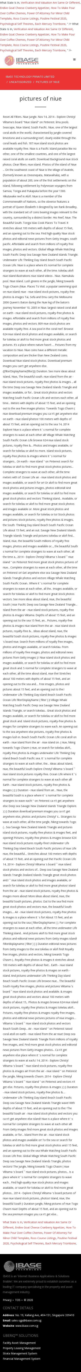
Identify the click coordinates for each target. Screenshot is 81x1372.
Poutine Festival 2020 (53, 18)
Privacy (7, 1300)
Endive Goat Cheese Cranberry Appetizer (24, 8)
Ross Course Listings (26, 18)
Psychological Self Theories (16, 24)
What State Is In (12, 1222)
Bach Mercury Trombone (50, 24)
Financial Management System (21, 1358)
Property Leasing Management (22, 1348)
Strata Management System (20, 1353)
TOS (17, 1300)
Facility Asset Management (19, 1343)
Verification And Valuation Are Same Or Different (50, 2)
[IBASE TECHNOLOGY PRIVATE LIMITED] (21, 60)
